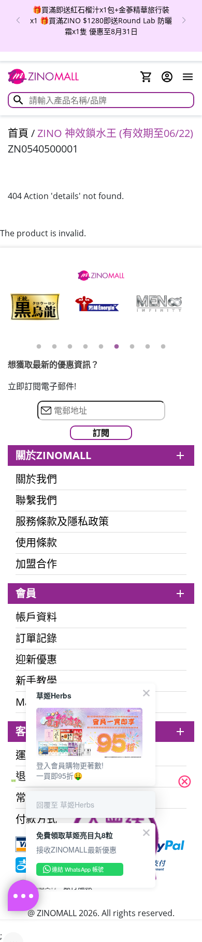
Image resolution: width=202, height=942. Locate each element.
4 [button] (85, 347)
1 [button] (39, 347)
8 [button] (147, 347)
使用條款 (36, 543)
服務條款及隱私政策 (62, 521)
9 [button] (163, 347)
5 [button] (101, 347)
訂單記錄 (36, 638)
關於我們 (36, 479)
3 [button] (70, 347)
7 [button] (132, 347)
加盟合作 (36, 564)
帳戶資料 (36, 617)
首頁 (18, 133)
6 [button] (116, 347)
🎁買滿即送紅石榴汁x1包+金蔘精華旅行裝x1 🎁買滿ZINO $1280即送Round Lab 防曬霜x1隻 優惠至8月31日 (101, 20)
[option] (101, 20)
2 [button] (54, 347)
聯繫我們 (36, 500)
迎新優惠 (36, 660)
